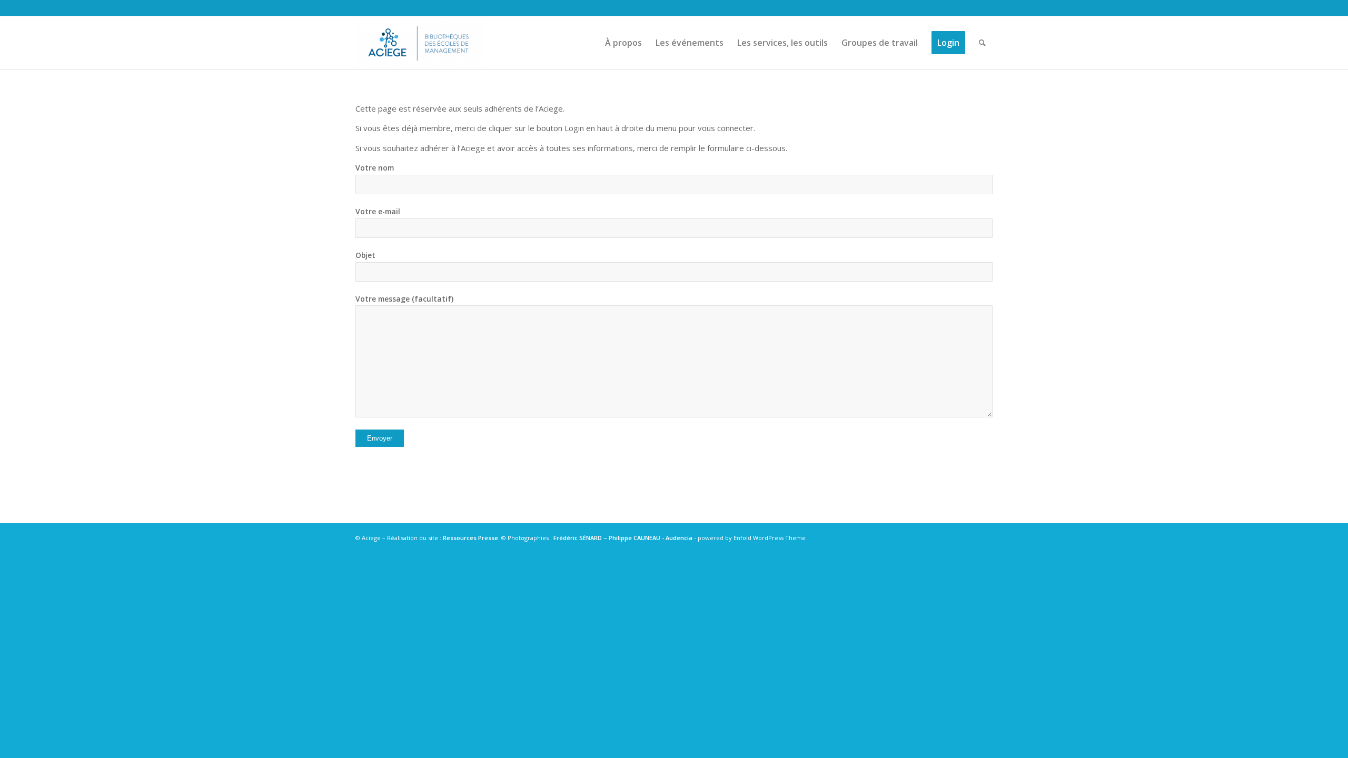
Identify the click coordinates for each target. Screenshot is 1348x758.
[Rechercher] (982, 42)
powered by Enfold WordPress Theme (752, 538)
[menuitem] (623, 42)
